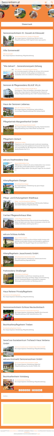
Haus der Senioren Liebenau (16, 104)
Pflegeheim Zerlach (12, 139)
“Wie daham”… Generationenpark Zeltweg (22, 66)
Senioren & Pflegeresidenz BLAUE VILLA (21, 85)
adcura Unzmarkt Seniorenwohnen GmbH (22, 359)
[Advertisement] (27, 414)
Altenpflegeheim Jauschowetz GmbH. (21, 253)
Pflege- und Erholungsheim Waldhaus (20, 198)
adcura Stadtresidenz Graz (15, 160)
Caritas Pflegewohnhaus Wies (17, 215)
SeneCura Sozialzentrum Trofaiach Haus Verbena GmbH (30, 347)
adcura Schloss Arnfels (14, 234)
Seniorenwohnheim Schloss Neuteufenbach (23, 307)
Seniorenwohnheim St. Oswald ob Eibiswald (23, 33)
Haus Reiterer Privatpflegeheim (17, 291)
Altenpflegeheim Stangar (15, 180)
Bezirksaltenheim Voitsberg (16, 376)
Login (38, 433)
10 (39, 390)
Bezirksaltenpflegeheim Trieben (18, 324)
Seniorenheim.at (11, 2)
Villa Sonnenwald (11, 50)
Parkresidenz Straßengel (14, 271)
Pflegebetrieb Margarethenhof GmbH (20, 121)
